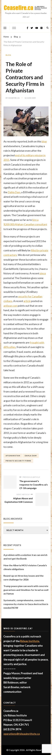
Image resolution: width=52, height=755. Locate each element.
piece (43, 273)
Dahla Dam (14, 192)
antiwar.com (10, 305)
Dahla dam (31, 455)
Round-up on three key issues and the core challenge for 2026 (23, 577)
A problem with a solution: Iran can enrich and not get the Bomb (25, 556)
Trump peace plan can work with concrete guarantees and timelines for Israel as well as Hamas (25, 590)
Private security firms (18, 461)
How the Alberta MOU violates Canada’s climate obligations (25, 567)
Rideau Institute (29, 641)
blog (44, 141)
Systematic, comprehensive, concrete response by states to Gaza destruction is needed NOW (25, 604)
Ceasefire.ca (13, 98)
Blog (8, 55)
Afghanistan (13, 455)
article (27, 301)
